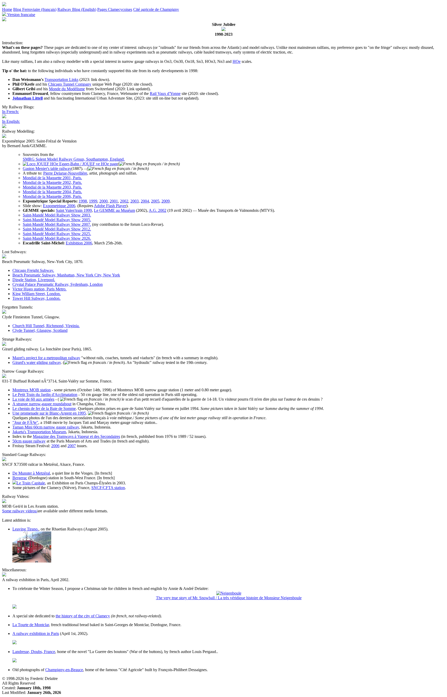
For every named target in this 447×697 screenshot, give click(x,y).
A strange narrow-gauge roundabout (41, 404)
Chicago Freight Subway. (33, 270)
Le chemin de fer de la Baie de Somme (44, 408)
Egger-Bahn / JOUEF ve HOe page (88, 164)
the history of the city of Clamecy (83, 616)
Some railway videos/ (19, 511)
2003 (134, 201)
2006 (55, 446)
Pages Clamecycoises (114, 9)
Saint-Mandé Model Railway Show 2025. (57, 233)
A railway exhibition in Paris (35, 633)
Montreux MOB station (31, 390)
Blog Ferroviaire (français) (34, 9)
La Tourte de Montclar (30, 625)
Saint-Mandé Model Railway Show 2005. (57, 220)
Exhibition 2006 (79, 243)
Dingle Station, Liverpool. (33, 280)
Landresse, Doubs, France (33, 651)
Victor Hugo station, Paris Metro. (39, 289)
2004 (145, 201)
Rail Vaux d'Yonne (165, 93)
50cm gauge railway (29, 441)
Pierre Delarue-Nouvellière (65, 173)
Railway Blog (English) (76, 9)
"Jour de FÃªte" (25, 422)
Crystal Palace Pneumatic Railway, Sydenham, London (57, 284)
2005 (155, 201)
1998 (83, 201)
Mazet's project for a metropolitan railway (46, 358)
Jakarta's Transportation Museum (39, 432)
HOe (237, 61)
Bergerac (19, 478)
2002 (124, 201)
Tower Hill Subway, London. (36, 298)
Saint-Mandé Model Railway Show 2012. (57, 229)
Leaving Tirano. (25, 529)
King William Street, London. (36, 293)
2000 (103, 201)
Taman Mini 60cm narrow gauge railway (45, 427)
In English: (11, 121)
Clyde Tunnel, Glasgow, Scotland (40, 330)
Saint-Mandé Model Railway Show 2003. (57, 215)
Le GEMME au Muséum (114, 210)
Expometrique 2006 (59, 206)
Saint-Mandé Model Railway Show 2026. (57, 238)
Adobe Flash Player (110, 206)
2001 (114, 201)
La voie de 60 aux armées (33, 399)
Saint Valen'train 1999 (74, 210)
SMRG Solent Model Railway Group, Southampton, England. (74, 159)
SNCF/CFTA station (108, 487)
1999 (93, 201)
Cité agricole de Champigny (156, 9)
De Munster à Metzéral (31, 473)
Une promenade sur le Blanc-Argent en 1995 (49, 413)
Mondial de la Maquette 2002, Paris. (52, 182)
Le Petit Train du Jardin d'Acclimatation (44, 394)
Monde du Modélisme (67, 89)
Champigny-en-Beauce (64, 670)
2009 (165, 201)
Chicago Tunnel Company (69, 84)
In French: (10, 111)
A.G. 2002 (157, 210)
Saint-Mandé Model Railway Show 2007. (57, 224)
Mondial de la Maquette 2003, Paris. (52, 187)
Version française (20, 14)
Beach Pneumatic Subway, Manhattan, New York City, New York (66, 275)
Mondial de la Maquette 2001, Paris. (52, 178)
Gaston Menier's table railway (47, 168)
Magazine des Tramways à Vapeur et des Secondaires (76, 436)
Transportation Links (61, 79)
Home (7, 9)
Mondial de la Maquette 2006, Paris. (52, 196)
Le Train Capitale (31, 483)
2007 (72, 446)
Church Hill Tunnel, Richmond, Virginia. (46, 326)
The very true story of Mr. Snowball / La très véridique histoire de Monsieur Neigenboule (229, 598)
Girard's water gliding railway (36, 362)
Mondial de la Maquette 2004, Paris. (52, 192)
